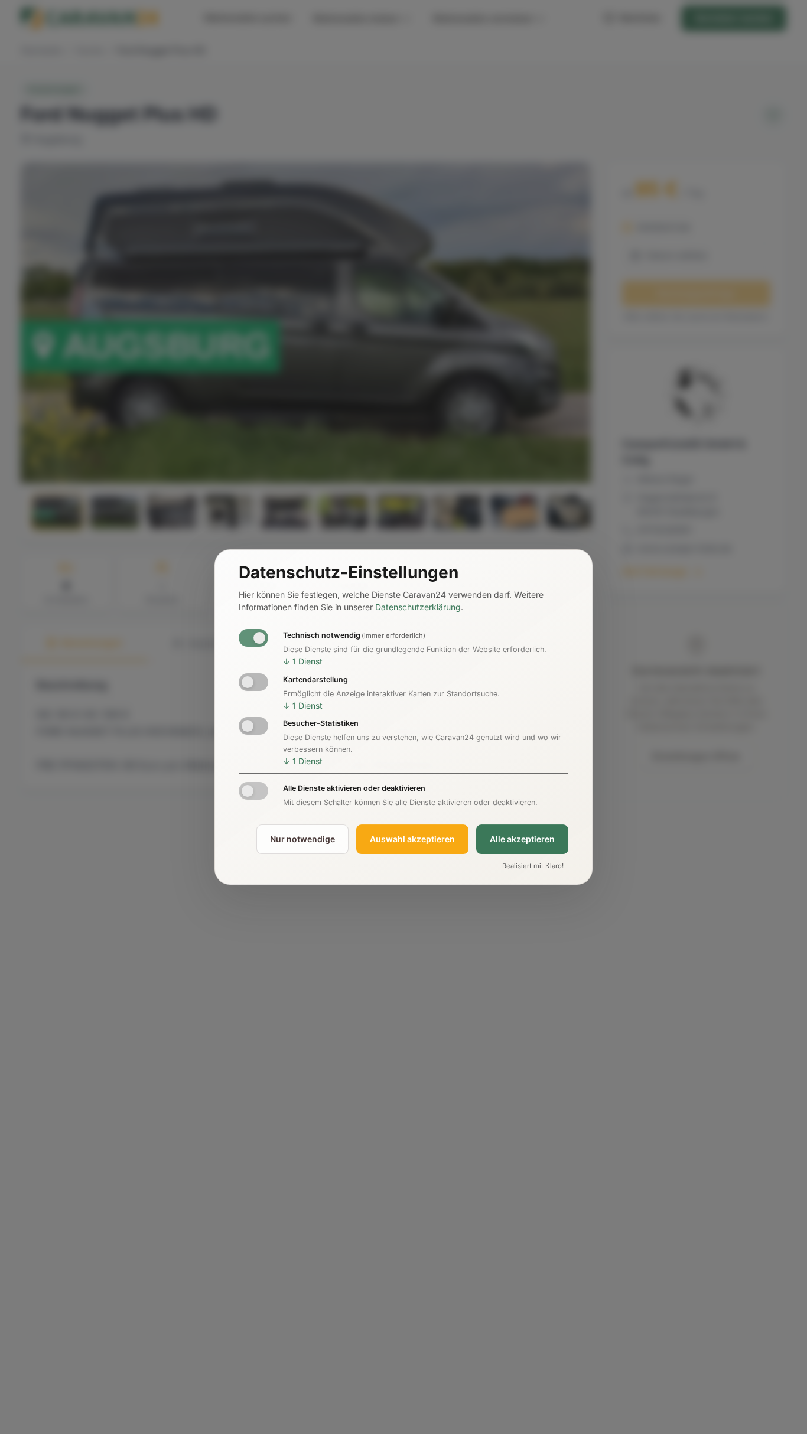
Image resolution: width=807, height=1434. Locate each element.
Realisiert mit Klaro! (533, 866)
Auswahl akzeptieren (412, 839)
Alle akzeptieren (522, 839)
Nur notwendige (302, 839)
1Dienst (303, 661)
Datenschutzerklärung (418, 607)
